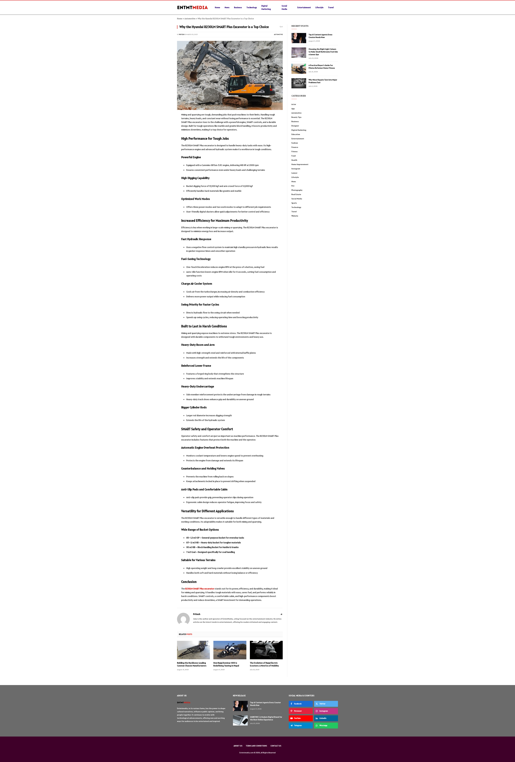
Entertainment (304, 7)
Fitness (294, 151)
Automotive (190, 18)
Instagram (295, 168)
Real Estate (296, 194)
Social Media (284, 7)
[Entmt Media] (192, 7)
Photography (296, 190)
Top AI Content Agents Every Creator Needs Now (320, 35)
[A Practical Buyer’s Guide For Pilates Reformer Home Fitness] (298, 69)
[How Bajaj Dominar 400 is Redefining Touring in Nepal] (229, 650)
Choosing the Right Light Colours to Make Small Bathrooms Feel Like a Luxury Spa (323, 52)
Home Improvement (299, 164)
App (293, 108)
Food (293, 156)
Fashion (294, 143)
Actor (293, 104)
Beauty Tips (296, 117)
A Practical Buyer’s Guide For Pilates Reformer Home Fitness (322, 66)
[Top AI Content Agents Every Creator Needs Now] (298, 38)
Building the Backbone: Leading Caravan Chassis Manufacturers (191, 664)
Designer (295, 126)
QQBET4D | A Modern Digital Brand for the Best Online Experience (266, 718)
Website (294, 216)
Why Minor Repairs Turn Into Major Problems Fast (323, 81)
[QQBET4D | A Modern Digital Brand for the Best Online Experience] (240, 720)
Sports (294, 203)
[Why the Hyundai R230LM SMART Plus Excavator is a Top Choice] (230, 75)
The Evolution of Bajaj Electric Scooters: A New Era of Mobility (264, 664)
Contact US (276, 746)
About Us (238, 746)
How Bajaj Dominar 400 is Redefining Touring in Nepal (226, 664)
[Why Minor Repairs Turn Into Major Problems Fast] (298, 83)
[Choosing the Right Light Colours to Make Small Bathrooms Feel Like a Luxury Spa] (298, 52)
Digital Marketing (266, 7)
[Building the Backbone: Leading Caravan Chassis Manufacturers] (193, 650)
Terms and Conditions (256, 746)
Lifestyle (319, 7)
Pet (292, 186)
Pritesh (181, 34)
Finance (294, 147)
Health (294, 160)
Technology (252, 7)
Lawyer (294, 173)
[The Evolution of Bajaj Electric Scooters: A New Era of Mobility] (266, 650)
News (227, 7)
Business (238, 7)
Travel (331, 7)
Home (217, 7)
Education (295, 134)
